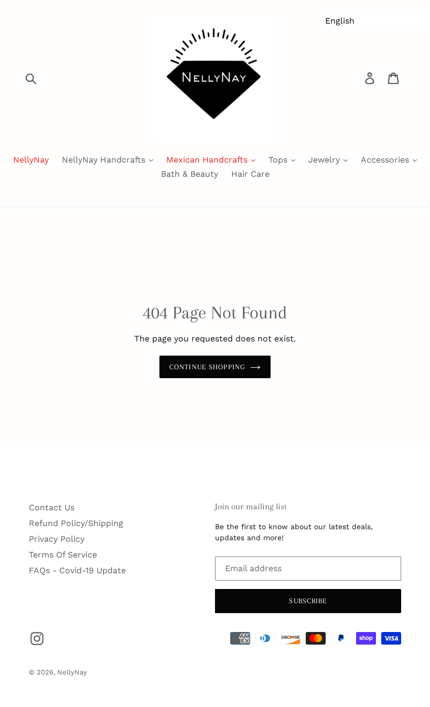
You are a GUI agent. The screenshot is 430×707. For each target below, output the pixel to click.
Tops (279, 160)
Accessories (386, 160)
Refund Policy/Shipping (76, 523)
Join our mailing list (251, 506)
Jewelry (325, 160)
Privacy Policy (56, 539)
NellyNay (31, 160)
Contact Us (51, 507)
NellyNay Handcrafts (105, 160)
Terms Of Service (63, 555)
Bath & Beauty (189, 174)
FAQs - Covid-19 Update (77, 570)
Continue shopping (207, 367)
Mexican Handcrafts (208, 160)
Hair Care (250, 174)
